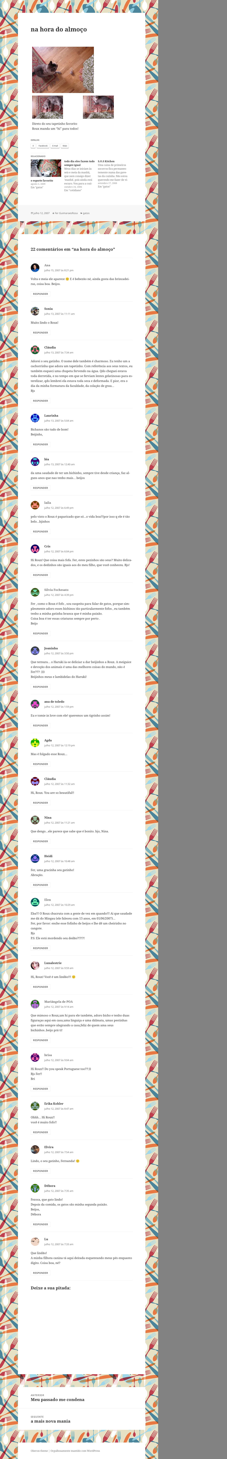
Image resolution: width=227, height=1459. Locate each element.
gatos (86, 213)
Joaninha (51, 648)
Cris (47, 546)
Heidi (48, 856)
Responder (40, 294)
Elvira (48, 1147)
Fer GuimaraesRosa (66, 213)
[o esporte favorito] (46, 168)
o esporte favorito (42, 180)
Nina (47, 818)
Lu (46, 1239)
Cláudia (50, 347)
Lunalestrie (53, 963)
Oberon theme (39, 1451)
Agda (48, 740)
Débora (49, 1186)
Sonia (48, 309)
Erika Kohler (53, 1104)
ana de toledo (54, 702)
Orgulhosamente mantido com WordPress (75, 1451)
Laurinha (51, 416)
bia (46, 459)
